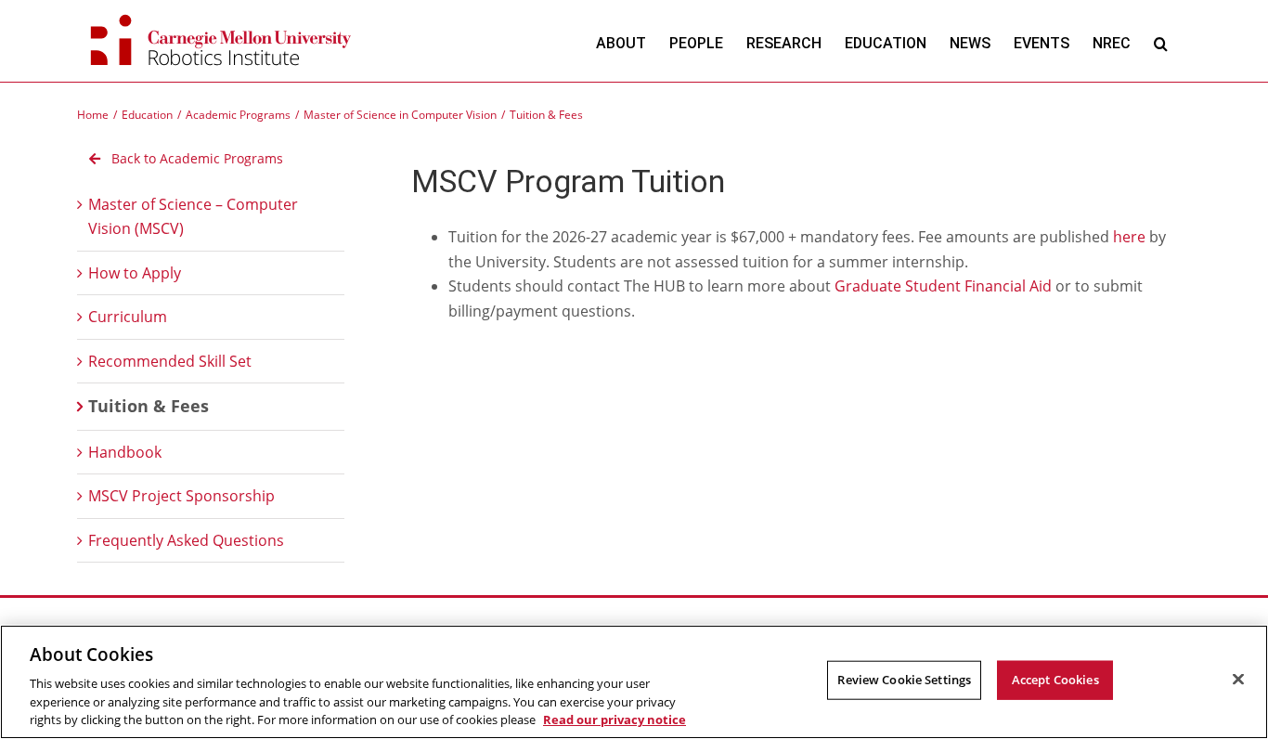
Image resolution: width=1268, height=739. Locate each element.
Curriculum (127, 316)
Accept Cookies (1055, 679)
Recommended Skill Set (170, 361)
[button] (1161, 43)
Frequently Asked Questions (186, 540)
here (1129, 237)
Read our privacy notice (614, 719)
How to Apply (134, 273)
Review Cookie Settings (904, 679)
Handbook (125, 452)
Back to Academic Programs (195, 158)
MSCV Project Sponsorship (181, 496)
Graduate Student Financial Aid (943, 286)
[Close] (1238, 679)
